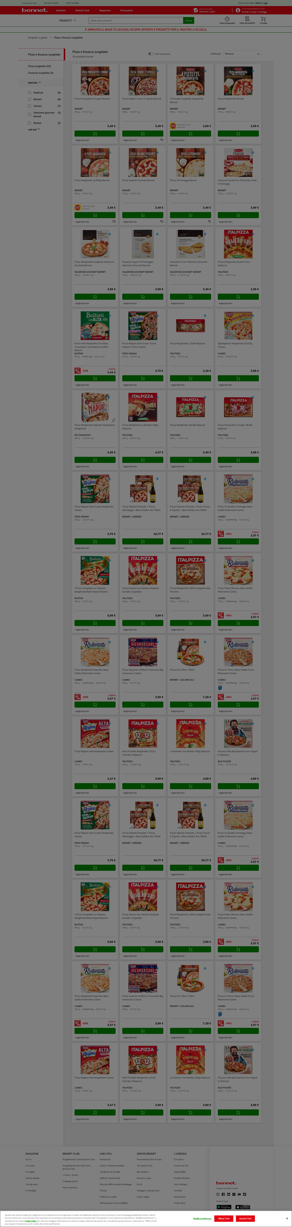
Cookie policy (30, 1221)
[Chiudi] (287, 1218)
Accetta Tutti (245, 1218)
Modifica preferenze (202, 1218)
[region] (146, 1219)
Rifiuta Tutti (223, 1218)
